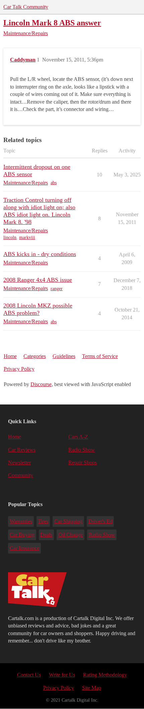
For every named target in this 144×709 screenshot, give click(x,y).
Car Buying (22, 535)
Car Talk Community (25, 7)
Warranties (21, 521)
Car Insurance (24, 548)
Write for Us (62, 675)
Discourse (41, 384)
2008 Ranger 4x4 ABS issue (37, 279)
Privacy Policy (19, 369)
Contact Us (29, 675)
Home (10, 356)
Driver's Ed (100, 521)
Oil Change (70, 535)
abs (54, 182)
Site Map (91, 688)
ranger (57, 288)
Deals (46, 535)
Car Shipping (68, 521)
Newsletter (19, 462)
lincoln (9, 237)
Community (20, 475)
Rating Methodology (105, 675)
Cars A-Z (78, 437)
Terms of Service (100, 356)
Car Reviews (21, 450)
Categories (34, 356)
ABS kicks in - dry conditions (39, 254)
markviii (27, 237)
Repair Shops (82, 462)
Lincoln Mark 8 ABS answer (52, 22)
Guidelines (64, 356)
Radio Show (81, 450)
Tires (43, 521)
